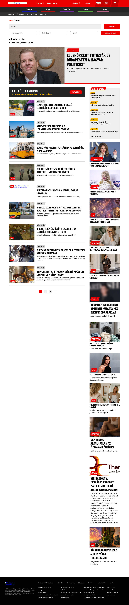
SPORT (86, 9)
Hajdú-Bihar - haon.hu (67, 595)
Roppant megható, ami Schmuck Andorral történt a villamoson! (88, 69)
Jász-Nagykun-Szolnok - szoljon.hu (94, 587)
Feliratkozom (76, 92)
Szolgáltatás (101, 583)
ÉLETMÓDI (67, 9)
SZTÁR (48, 9)
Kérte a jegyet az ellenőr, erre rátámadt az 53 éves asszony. (58, 197)
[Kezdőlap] (17, 3)
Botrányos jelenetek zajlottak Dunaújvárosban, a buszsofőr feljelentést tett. (58, 215)
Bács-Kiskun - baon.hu (44, 587)
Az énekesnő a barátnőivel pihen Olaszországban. (103, 378)
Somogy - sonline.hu (90, 595)
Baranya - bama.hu (43, 590)
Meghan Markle (40, 14)
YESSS (104, 9)
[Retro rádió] (97, 3)
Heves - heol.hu (65, 597)
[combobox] (21, 33)
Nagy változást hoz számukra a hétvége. (103, 562)
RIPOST (11, 20)
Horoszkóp (12, 14)
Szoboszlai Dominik (25, 14)
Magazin (81, 583)
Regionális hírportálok (46, 583)
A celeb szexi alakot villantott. (102, 316)
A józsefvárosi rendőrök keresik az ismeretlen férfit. (55, 175)
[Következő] (55, 291)
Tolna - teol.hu (111, 587)
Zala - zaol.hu (111, 595)
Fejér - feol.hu (64, 590)
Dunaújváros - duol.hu (67, 587)
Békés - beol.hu (42, 592)
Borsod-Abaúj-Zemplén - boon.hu (48, 595)
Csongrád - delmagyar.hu (45, 597)
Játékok (75, 3)
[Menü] (115, 3)
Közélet (60, 583)
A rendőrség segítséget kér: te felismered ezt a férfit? (56, 235)
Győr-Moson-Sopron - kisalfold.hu (71, 592)
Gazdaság (71, 583)
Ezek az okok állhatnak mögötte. (103, 451)
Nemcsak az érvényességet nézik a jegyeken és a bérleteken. (59, 154)
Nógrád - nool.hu (89, 592)
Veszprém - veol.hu (112, 592)
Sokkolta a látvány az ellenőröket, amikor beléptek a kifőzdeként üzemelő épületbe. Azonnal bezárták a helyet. (60, 279)
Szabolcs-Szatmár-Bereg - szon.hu (94, 597)
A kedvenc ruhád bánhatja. (101, 348)
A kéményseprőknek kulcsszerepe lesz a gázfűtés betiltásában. (60, 132)
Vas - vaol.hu (110, 590)
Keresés (87, 3)
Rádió (112, 583)
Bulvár (90, 583)
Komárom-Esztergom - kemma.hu (94, 590)
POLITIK (29, 9)
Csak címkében (110, 33)
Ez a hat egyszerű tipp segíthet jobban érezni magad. (103, 411)
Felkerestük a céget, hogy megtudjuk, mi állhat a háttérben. (58, 111)
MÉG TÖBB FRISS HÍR (96, 136)
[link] (12, 114)
